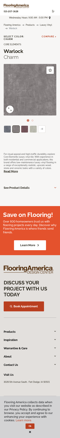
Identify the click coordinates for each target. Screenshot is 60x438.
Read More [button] (11, 171)
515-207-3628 (11, 11)
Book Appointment (26, 306)
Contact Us (11, 364)
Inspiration (11, 340)
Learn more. (24, 420)
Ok (30, 426)
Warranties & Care (15, 348)
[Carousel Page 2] (32, 120)
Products (30, 25)
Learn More (27, 245)
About (8, 356)
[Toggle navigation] (53, 11)
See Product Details (17, 187)
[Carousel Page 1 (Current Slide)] (28, 120)
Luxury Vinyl (46, 25)
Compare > (49, 36)
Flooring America (12, 25)
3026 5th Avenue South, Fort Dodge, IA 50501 (27, 382)
